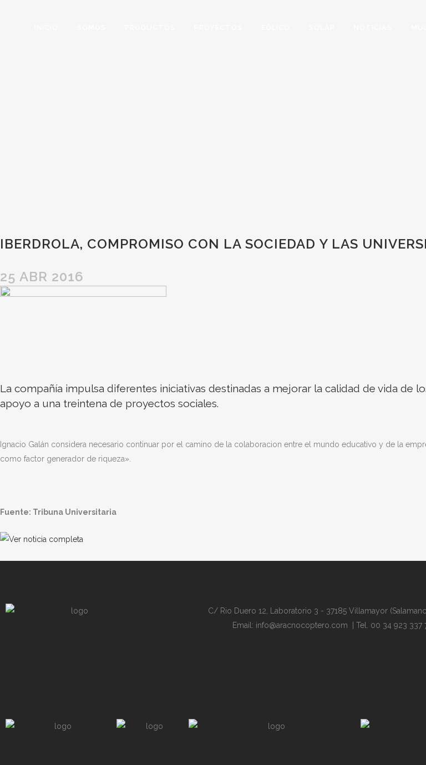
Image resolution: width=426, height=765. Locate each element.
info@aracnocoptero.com (302, 625)
